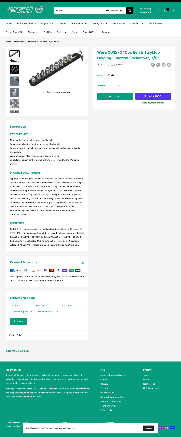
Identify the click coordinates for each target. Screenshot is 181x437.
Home (8, 23)
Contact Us (105, 379)
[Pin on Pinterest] (158, 64)
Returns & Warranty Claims (113, 397)
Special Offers (89, 32)
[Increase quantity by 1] (126, 86)
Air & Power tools (151, 388)
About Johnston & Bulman (112, 375)
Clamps (62, 23)
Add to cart (114, 96)
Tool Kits (48, 32)
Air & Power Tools (24, 23)
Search (146, 379)
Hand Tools (135, 23)
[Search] (129, 10)
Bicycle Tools (47, 23)
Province (40, 305)
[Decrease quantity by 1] (111, 86)
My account (145, 12)
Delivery (104, 384)
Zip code (66, 305)
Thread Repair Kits (14, 32)
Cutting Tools (98, 23)
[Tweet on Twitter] (164, 64)
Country (14, 305)
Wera (99, 65)
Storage (32, 32)
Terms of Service (108, 406)
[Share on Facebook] (153, 64)
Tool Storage (149, 384)
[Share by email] (169, 64)
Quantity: (101, 85)
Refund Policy (15, 335)
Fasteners (117, 23)
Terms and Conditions (110, 401)
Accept (149, 428)
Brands (60, 32)
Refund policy (107, 410)
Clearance (106, 32)
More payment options (153, 102)
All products (19, 42)
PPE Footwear (155, 23)
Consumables (77, 23)
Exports (104, 388)
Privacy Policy (107, 392)
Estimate (18, 321)
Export (74, 32)
